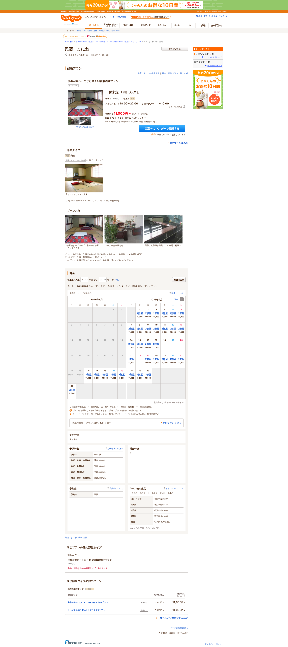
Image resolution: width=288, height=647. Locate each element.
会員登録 (122, 16)
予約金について (116, 488)
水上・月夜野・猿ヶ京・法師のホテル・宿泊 (111, 42)
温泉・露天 (92, 31)
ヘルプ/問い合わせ (220, 11)
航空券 (177, 25)
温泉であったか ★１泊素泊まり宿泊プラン (88, 602)
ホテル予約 (69, 42)
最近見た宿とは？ (215, 66)
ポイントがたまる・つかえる (76, 36)
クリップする (175, 48)
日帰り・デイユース (113, 31)
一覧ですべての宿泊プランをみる (173, 618)
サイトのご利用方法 (204, 11)
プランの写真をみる (85, 127)
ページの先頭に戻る (179, 628)
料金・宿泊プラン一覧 (172, 73)
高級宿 (101, 31)
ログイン (112, 16)
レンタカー (163, 25)
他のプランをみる (179, 143)
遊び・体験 (128, 25)
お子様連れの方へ (115, 448)
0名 (117, 279)
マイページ (223, 16)
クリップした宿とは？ (213, 57)
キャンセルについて (175, 488)
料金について (178, 293)
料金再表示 (179, 279)
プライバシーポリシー (214, 644)
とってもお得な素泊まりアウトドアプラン (87, 610)
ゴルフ (190, 25)
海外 (203, 25)
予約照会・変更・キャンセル (206, 16)
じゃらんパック (111, 25)
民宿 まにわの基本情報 (149, 73)
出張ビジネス (82, 31)
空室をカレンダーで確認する (162, 128)
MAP (186, 73)
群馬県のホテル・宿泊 (84, 42)
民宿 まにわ (136, 42)
